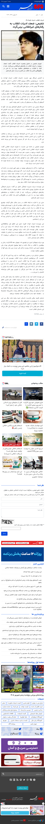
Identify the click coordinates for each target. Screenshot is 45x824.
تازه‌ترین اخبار (38, 564)
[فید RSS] (17, 780)
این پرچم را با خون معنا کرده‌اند (32, 572)
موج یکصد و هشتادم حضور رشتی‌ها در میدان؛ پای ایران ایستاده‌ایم (22, 630)
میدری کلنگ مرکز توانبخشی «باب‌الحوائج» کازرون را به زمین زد (23, 603)
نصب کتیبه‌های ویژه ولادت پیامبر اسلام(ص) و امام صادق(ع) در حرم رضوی (21, 581)
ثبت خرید (22, 373)
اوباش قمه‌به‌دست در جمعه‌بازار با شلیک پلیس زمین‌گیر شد (24, 618)
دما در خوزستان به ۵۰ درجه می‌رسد (31, 576)
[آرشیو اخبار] (14, 780)
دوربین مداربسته (26, 710)
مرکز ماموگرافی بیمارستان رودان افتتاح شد (29, 599)
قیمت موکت (24, 707)
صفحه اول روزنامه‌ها (35, 662)
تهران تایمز (33, 724)
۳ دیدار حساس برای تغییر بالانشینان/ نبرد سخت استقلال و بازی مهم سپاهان (21, 644)
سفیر (3, 703)
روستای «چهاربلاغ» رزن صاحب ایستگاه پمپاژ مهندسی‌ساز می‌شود (23, 591)
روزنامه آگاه (12, 724)
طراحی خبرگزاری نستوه (34, 820)
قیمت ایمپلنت (21, 713)
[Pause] (4, 360)
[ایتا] (10, 780)
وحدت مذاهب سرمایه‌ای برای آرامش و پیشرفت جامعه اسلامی (23, 568)
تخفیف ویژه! (15, 813)
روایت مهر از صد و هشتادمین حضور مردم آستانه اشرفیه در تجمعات (22, 639)
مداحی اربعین (38, 710)
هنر (42, 15)
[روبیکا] (20, 780)
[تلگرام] (34, 780)
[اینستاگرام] (27, 780)
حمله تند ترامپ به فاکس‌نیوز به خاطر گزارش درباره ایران (25, 626)
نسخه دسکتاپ (22, 788)
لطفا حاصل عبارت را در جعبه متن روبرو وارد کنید (29, 525)
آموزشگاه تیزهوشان (36, 717)
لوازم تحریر (26, 703)
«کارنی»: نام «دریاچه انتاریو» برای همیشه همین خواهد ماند (24, 622)
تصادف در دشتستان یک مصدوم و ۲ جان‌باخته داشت (26, 653)
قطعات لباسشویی (8, 713)
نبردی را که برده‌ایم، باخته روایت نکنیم (30, 657)
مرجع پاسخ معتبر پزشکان (10, 710)
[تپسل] (3, 337)
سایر (37, 15)
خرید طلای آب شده (37, 707)
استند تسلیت (6, 707)
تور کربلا (15, 707)
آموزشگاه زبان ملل (36, 720)
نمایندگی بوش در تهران (9, 717)
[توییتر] (24, 780)
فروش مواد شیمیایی (36, 713)
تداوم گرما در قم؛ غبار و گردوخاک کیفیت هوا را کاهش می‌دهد (23, 595)
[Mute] (7, 360)
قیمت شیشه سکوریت (14, 703)
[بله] (30, 780)
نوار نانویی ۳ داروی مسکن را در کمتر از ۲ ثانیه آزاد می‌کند (25, 586)
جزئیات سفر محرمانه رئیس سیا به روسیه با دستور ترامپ (25, 649)
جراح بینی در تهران (37, 703)
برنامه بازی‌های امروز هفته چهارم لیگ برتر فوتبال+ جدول (25, 634)
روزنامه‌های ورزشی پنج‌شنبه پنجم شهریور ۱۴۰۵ (27, 695)
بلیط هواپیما (23, 717)
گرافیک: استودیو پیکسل (17, 820)
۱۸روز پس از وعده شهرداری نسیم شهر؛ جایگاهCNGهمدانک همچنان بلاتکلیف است (22, 608)
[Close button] (43, 803)
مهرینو (5, 720)
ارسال (4, 533)
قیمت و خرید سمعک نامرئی (19, 720)
